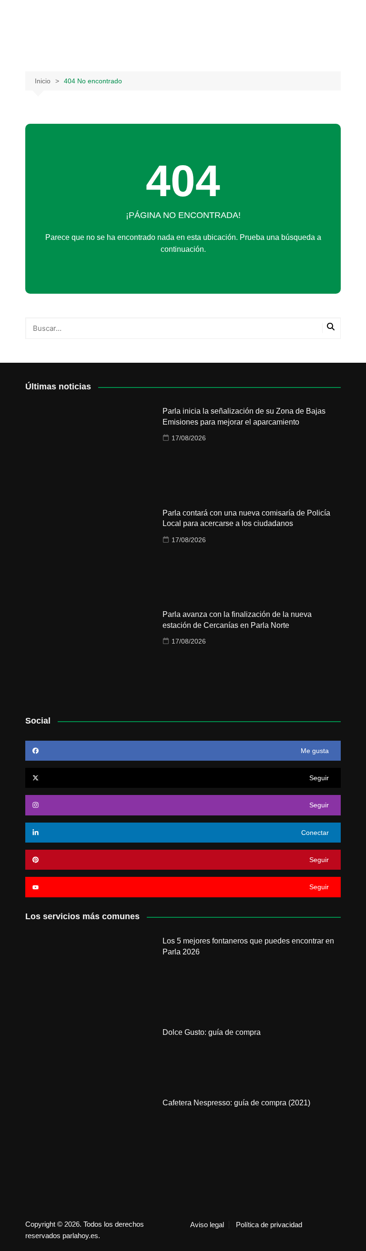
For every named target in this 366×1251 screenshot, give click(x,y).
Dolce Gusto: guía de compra (212, 1032)
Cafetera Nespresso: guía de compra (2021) (236, 1103)
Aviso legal (207, 1225)
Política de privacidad (269, 1225)
